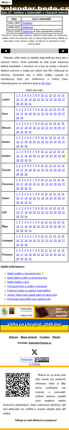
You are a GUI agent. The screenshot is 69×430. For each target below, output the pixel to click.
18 (26, 99)
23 (46, 99)
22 (42, 99)
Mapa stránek (29, 337)
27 (63, 99)
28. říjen (46, 83)
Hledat (56, 337)
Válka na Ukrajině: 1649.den (34, 324)
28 (17, 104)
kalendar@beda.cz (40, 343)
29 (21, 104)
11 (46, 95)
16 (17, 99)
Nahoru (13, 337)
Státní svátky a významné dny (24, 273)
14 (58, 95)
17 (21, 99)
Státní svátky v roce (18, 282)
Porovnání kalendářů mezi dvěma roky (29, 299)
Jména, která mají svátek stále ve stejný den (32, 295)
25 (55, 99)
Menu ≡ (6, 2)
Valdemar (27, 27)
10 (42, 95)
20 (34, 99)
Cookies (45, 337)
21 (38, 99)
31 (30, 104)
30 (26, 104)
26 (59, 99)
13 (54, 95)
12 (50, 95)
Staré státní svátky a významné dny (27, 277)
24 (51, 99)
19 (30, 99)
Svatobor (27, 23)
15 (62, 95)
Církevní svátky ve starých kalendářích (29, 290)
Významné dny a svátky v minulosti (27, 286)
